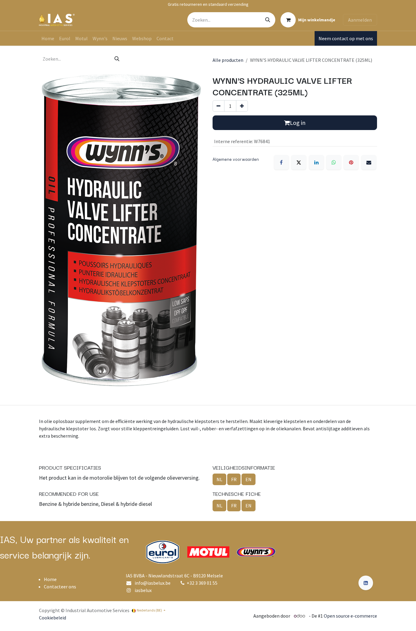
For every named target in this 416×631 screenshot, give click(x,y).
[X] (298, 162)
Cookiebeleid (52, 618)
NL (219, 479)
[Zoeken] (267, 19)
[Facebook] (281, 162)
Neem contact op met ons (346, 38)
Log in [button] (297, 122)
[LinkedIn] (316, 162)
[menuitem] (48, 38)
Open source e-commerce (350, 616)
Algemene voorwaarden (236, 159)
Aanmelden (360, 20)
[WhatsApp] (333, 162)
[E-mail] (368, 162)
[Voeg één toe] (242, 106)
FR (234, 479)
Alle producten (228, 60)
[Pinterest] (351, 162)
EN (248, 479)
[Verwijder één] (218, 106)
